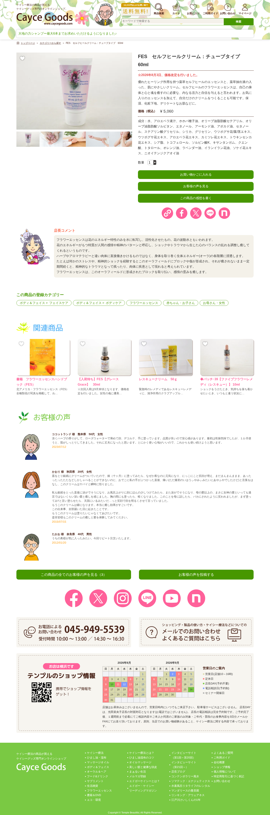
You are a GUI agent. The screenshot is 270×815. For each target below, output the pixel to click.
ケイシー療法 (95, 752)
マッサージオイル (98, 762)
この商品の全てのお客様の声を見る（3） (74, 575)
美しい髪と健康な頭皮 (143, 767)
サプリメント (95, 781)
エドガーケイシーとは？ (144, 781)
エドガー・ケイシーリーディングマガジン (143, 788)
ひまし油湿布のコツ (141, 757)
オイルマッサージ (140, 762)
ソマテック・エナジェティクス (190, 781)
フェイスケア (58, 303)
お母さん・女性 (214, 303)
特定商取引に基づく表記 (229, 776)
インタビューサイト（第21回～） (183, 765)
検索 (238, 21)
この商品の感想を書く (196, 198)
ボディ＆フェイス (32, 303)
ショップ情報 (222, 767)
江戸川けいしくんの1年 (186, 799)
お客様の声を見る (196, 186)
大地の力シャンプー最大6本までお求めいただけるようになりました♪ (67, 33)
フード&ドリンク (97, 776)
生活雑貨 (92, 785)
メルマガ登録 (137, 776)
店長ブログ (178, 771)
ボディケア (114, 303)
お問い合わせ (222, 781)
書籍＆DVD (94, 795)
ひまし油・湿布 (96, 757)
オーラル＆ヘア (96, 771)
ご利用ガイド (222, 757)
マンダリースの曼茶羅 (185, 790)
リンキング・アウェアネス (188, 795)
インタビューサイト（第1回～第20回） (183, 755)
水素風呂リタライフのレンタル (190, 785)
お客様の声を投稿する (196, 575)
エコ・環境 (94, 799)
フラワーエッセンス (144, 303)
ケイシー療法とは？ (141, 752)
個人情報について (225, 771)
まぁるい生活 (137, 771)
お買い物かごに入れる (196, 174)
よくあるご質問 (223, 752)
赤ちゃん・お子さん (180, 303)
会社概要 (219, 762)
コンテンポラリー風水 (185, 776)
